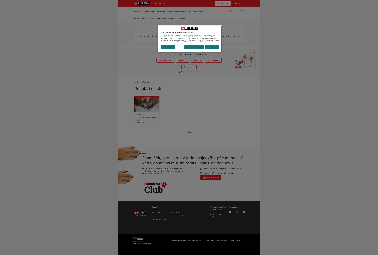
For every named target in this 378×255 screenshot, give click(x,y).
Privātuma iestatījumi (168, 47)
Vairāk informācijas (202, 41)
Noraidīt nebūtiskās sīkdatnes (194, 47)
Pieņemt (212, 47)
